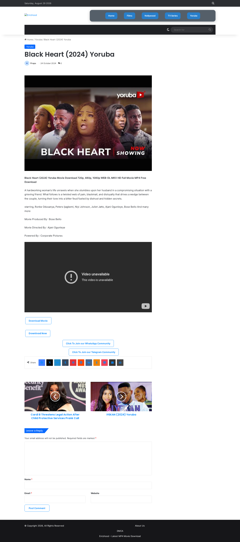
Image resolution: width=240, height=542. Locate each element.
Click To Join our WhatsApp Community (88, 343)
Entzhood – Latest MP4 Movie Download (120, 536)
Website (95, 493)
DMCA (120, 531)
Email (28, 493)
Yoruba (193, 15)
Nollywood (150, 15)
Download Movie (38, 320)
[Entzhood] (30, 15)
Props (33, 63)
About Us (140, 525)
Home (111, 15)
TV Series (173, 15)
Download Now (38, 333)
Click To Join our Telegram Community (93, 352)
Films (129, 15)
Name (28, 479)
